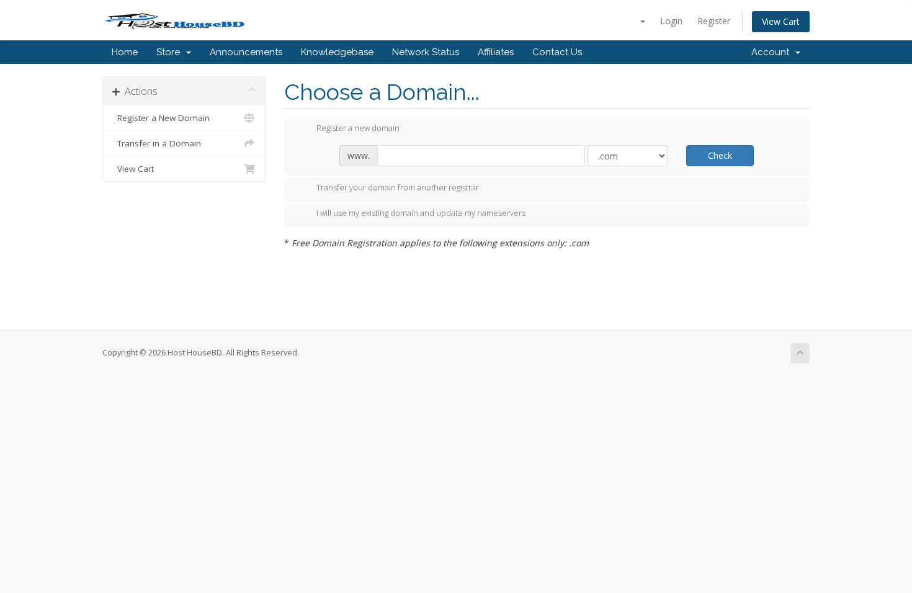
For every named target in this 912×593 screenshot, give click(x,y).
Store (170, 52)
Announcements (246, 52)
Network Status (425, 52)
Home (125, 52)
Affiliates (496, 52)
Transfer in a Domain (156, 143)
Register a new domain (358, 128)
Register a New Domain (161, 117)
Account (772, 52)
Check (720, 155)
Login (671, 21)
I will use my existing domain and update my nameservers (420, 213)
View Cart (781, 21)
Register (713, 21)
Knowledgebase (337, 52)
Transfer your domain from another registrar (397, 187)
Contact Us (557, 52)
